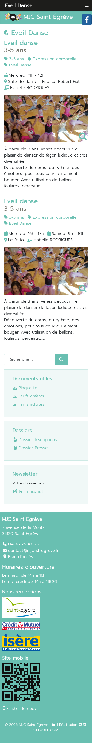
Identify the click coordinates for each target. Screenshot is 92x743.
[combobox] (29, 359)
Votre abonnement (29, 483)
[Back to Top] (81, 731)
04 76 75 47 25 (23, 544)
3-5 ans (16, 59)
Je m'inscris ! (31, 491)
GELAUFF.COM (46, 730)
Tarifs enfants (31, 396)
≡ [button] (86, 5)
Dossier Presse (33, 448)
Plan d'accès (20, 557)
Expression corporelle (54, 59)
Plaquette (28, 388)
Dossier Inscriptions (38, 439)
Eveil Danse (20, 65)
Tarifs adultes (31, 404)
